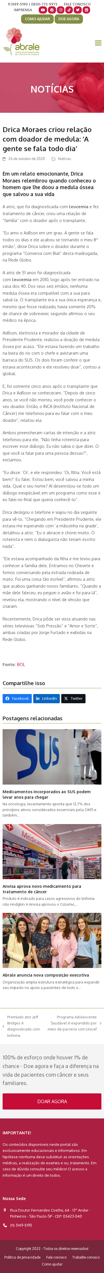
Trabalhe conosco (86, 1257)
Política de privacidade (22, 1257)
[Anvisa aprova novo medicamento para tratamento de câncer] (52, 851)
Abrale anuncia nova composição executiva (46, 975)
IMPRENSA (23, 10)
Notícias (64, 159)
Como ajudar (52, 1264)
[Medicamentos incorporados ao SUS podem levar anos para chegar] (52, 756)
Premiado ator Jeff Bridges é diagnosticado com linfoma (21, 1026)
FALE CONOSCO (77, 4)
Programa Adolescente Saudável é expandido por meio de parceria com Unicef (72, 1024)
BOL (21, 664)
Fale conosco (56, 1257)
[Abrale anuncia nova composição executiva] (52, 940)
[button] (98, 43)
